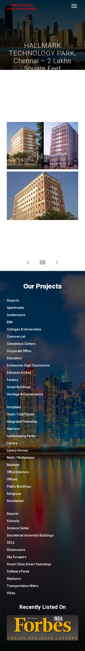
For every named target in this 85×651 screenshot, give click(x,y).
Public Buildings (19, 486)
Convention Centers (21, 344)
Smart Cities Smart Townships (29, 564)
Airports (13, 300)
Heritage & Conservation (25, 394)
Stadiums (14, 578)
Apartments (15, 307)
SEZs (11, 542)
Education (14, 358)
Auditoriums (16, 315)
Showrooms (16, 550)
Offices (12, 479)
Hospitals (14, 407)
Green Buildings (19, 387)
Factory (12, 380)
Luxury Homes (17, 450)
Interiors (13, 429)
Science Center (18, 528)
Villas (11, 593)
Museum (13, 465)
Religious (14, 493)
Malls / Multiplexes (20, 457)
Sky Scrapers (17, 557)
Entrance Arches (19, 372)
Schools (13, 521)
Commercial (16, 336)
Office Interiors (18, 472)
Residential (15, 501)
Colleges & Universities (24, 329)
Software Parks (18, 571)
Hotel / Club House (20, 414)
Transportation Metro (23, 586)
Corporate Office (19, 351)
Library (12, 443)
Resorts (13, 514)
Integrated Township (22, 421)
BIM (9, 322)
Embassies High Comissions (28, 365)
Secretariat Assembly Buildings (30, 535)
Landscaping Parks (21, 436)
